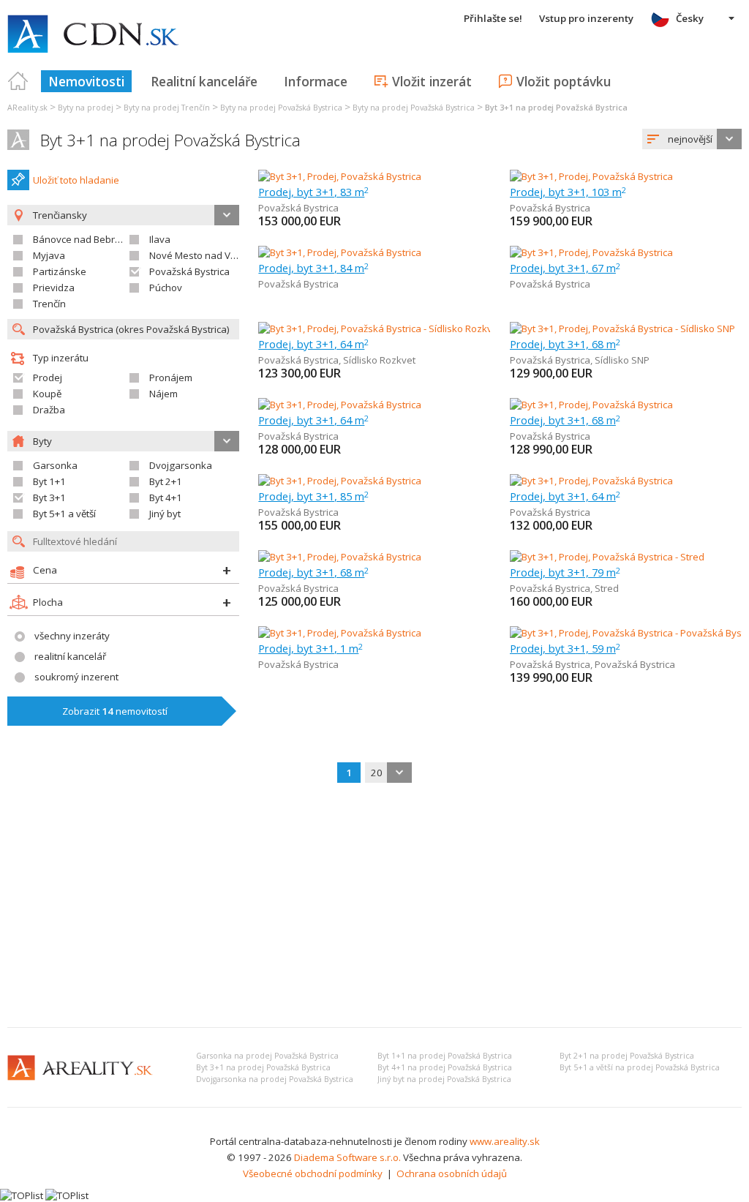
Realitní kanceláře (204, 81)
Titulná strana (18, 81)
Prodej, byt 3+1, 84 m (313, 267)
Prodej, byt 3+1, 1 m (310, 648)
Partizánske (59, 271)
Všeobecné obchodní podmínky (313, 1173)
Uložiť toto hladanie (76, 180)
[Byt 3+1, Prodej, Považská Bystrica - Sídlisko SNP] (622, 328)
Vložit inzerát (432, 81)
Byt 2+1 (165, 481)
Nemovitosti (86, 81)
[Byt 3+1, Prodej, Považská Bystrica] (339, 176)
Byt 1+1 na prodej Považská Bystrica (444, 1056)
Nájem (163, 393)
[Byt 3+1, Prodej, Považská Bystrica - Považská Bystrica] (629, 632)
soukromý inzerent (76, 676)
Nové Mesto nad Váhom (202, 255)
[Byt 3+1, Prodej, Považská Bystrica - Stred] (607, 556)
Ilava (159, 239)
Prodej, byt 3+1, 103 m (568, 191)
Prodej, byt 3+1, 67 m (565, 267)
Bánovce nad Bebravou (85, 239)
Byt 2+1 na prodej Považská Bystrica (627, 1056)
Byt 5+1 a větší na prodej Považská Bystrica (640, 1067)
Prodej (47, 377)
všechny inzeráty (72, 635)
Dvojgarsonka (180, 465)
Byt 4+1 (165, 497)
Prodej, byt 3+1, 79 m (565, 572)
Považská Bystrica (189, 271)
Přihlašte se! (493, 18)
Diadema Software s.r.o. (347, 1157)
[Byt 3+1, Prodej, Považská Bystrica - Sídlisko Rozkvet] (374, 328)
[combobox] (692, 139)
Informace (315, 81)
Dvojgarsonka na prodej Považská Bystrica (274, 1079)
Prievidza (54, 287)
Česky (690, 18)
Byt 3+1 (49, 497)
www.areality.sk (505, 1141)
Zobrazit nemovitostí (115, 711)
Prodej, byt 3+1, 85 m (313, 496)
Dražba (49, 409)
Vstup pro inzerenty (586, 18)
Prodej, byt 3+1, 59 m (565, 648)
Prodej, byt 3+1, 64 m (313, 344)
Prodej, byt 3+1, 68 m (565, 344)
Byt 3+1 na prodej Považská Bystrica (170, 140)
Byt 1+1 (49, 481)
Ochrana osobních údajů (451, 1173)
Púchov (165, 287)
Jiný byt (165, 513)
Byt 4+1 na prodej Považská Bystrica (444, 1067)
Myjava (49, 255)
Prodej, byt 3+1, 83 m (313, 191)
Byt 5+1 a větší (64, 513)
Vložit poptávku (563, 81)
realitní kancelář (70, 656)
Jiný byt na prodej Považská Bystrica (444, 1079)
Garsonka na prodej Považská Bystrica (267, 1056)
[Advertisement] (374, 906)
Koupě (47, 393)
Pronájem (170, 377)
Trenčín (49, 303)
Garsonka (55, 465)
